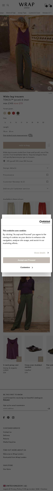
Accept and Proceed (26, 260)
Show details (39, 253)
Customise (25, 267)
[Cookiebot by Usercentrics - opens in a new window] (39, 222)
